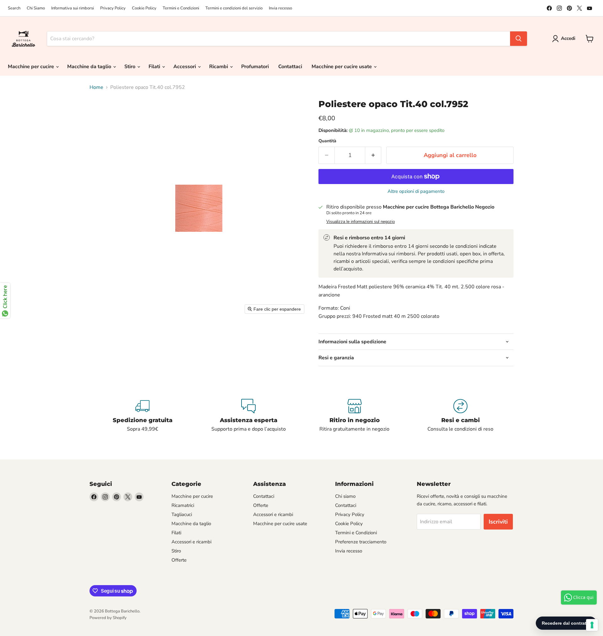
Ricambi (219, 66)
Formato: (328, 308)
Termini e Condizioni (181, 8)
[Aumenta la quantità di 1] (373, 155)
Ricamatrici (182, 505)
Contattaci (290, 66)
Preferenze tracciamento (360, 542)
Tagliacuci (181, 514)
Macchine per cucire (31, 66)
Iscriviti (498, 521)
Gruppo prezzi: (334, 316)
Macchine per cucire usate (342, 66)
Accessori (185, 66)
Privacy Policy (113, 8)
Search (14, 8)
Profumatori (255, 66)
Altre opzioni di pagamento (416, 191)
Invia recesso (280, 8)
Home (96, 87)
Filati (155, 66)
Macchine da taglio (89, 66)
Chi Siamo (36, 8)
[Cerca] (518, 38)
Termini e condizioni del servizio (234, 8)
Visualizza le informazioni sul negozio (360, 222)
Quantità (327, 141)
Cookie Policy (144, 8)
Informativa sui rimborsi (72, 8)
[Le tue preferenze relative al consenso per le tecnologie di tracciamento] (592, 625)
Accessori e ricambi (191, 542)
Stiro (130, 66)
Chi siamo (345, 496)
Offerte (179, 560)
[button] (565, 38)
